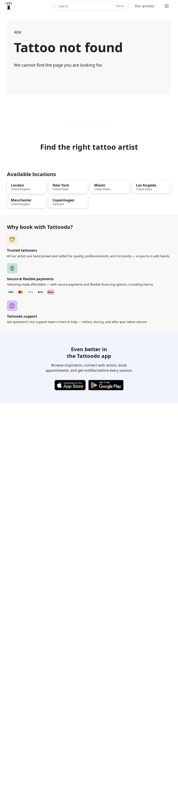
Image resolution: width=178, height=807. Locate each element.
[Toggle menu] (166, 6)
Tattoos (119, 6)
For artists (144, 6)
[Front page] (8, 6)
